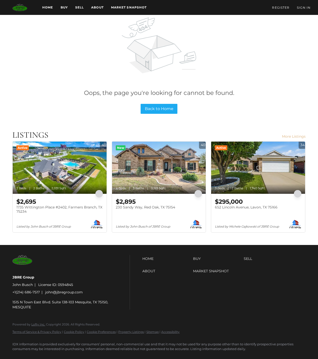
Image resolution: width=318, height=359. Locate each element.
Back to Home (159, 108)
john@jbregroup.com (64, 292)
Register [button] (280, 7)
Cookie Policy (74, 332)
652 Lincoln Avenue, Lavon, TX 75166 (246, 207)
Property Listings (131, 332)
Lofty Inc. (38, 324)
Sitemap (152, 332)
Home (47, 7)
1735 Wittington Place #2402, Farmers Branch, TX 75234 (59, 209)
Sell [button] (79, 7)
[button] (19, 7)
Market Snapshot (129, 7)
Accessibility (170, 332)
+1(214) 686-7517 (26, 292)
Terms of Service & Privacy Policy (36, 332)
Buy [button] (64, 7)
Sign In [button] (304, 7)
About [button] (97, 7)
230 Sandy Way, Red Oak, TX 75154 (145, 207)
